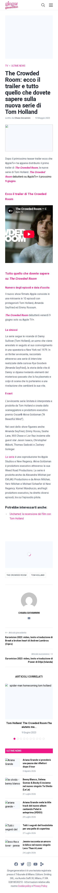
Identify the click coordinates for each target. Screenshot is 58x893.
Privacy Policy (40, 886)
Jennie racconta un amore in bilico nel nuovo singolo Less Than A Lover (37, 845)
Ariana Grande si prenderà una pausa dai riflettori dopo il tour (37, 763)
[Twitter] (22, 863)
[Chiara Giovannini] (29, 601)
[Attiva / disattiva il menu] (51, 5)
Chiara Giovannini (23, 118)
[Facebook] (16, 863)
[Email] (29, 617)
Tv (6, 65)
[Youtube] (35, 863)
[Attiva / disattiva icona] (43, 5)
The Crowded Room (16, 575)
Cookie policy (24, 886)
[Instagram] (29, 863)
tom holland (37, 575)
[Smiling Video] (42, 863)
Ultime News (18, 65)
